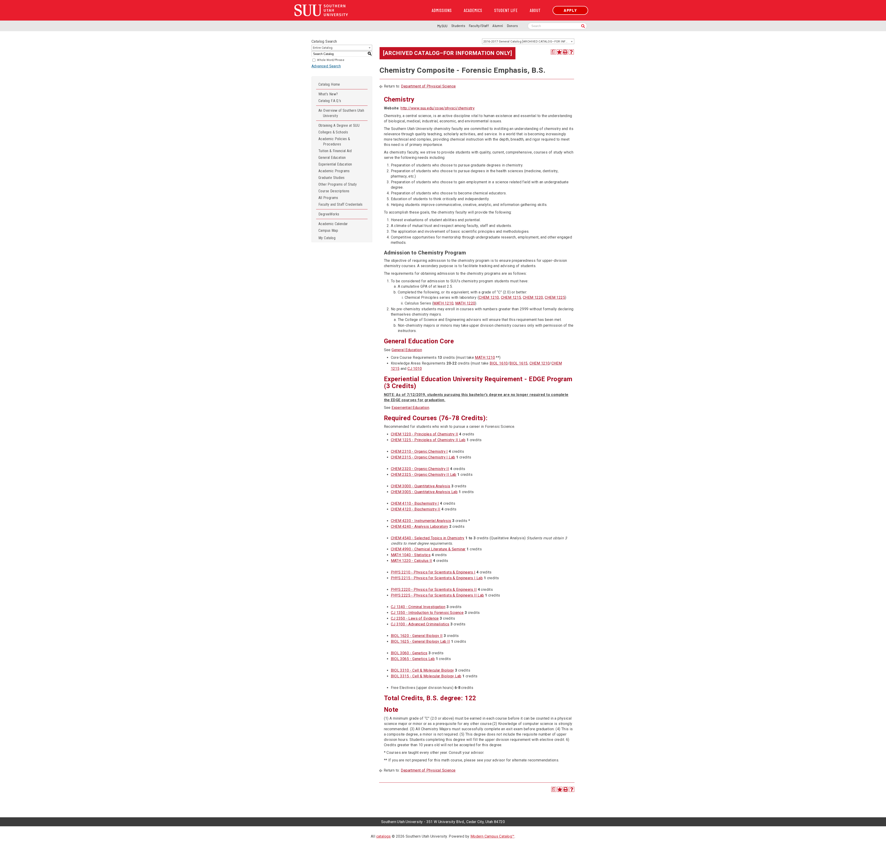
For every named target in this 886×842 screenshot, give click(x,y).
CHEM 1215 (511, 297)
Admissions (442, 10)
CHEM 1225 (555, 297)
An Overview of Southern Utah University (341, 113)
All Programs (328, 198)
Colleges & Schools (333, 132)
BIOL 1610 (499, 363)
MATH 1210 (443, 303)
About (535, 10)
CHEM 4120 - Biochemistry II (415, 509)
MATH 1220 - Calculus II (411, 560)
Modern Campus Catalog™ (492, 836)
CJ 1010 (414, 368)
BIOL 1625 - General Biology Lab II (420, 641)
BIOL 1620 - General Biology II (417, 636)
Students (458, 26)
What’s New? (328, 94)
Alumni (497, 26)
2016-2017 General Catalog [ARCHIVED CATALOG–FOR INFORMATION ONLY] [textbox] (528, 41)
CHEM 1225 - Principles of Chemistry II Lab (428, 440)
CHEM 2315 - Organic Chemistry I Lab (423, 457)
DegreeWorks (328, 214)
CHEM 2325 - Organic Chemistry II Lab (423, 474)
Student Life (506, 10)
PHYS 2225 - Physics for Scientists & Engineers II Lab (437, 595)
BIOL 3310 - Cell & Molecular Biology (422, 670)
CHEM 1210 (489, 297)
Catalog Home (329, 84)
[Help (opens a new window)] (571, 51)
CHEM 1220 (533, 297)
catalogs (383, 836)
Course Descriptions (334, 191)
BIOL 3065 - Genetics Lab (413, 659)
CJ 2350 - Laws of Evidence (415, 618)
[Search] (583, 26)
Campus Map (328, 230)
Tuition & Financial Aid (335, 151)
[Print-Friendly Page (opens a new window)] (565, 51)
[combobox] (528, 41)
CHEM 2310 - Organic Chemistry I (419, 451)
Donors (512, 26)
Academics (473, 10)
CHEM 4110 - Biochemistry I (415, 503)
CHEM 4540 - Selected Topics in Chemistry (427, 538)
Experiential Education (335, 164)
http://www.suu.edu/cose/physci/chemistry (438, 108)
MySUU (442, 26)
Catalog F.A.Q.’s (329, 101)
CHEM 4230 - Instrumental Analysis (421, 521)
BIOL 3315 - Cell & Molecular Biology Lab (426, 676)
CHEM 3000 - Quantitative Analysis (420, 486)
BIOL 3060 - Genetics (409, 653)
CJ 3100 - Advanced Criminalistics (420, 624)
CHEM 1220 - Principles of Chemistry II (424, 434)
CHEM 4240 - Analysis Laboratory (419, 526)
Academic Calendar (333, 224)
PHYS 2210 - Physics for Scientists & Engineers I (433, 572)
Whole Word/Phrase (330, 60)
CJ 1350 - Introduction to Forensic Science (427, 612)
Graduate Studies (331, 177)
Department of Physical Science (428, 86)
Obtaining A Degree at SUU (338, 125)
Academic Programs (334, 171)
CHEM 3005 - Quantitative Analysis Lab (424, 492)
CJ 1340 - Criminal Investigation (418, 607)
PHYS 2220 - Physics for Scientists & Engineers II (434, 589)
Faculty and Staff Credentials (340, 204)
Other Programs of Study (337, 184)
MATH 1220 (465, 303)
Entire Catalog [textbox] (323, 47)
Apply (570, 10)
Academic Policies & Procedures (334, 141)
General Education (332, 157)
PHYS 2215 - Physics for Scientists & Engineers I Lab (437, 578)
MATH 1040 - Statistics (411, 555)
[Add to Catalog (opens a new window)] (559, 51)
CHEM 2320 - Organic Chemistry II (420, 469)
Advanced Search (326, 66)
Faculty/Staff (479, 26)
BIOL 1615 (518, 363)
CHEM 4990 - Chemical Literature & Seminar (428, 549)
